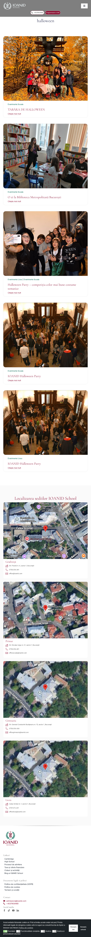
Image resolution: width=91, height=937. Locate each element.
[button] (5, 931)
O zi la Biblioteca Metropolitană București (34, 197)
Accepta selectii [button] (83, 928)
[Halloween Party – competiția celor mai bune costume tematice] (45, 212)
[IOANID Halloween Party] (45, 304)
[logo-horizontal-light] (14, 3)
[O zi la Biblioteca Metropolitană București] (45, 125)
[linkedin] (18, 910)
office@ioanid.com (15, 573)
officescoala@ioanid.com (18, 653)
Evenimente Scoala (15, 104)
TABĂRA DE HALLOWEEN (26, 109)
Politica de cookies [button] (26, 928)
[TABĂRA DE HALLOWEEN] (45, 37)
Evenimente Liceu (15, 279)
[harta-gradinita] (45, 503)
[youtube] (13, 910)
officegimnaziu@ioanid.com (19, 732)
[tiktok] (9, 910)
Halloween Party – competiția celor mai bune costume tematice (42, 287)
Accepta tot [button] (73, 928)
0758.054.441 (14, 570)
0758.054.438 (14, 728)
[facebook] (4, 910)
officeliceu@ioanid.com (17, 812)
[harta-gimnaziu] (45, 662)
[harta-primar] (45, 583)
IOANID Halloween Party (24, 376)
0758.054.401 (14, 649)
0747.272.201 (14, 808)
